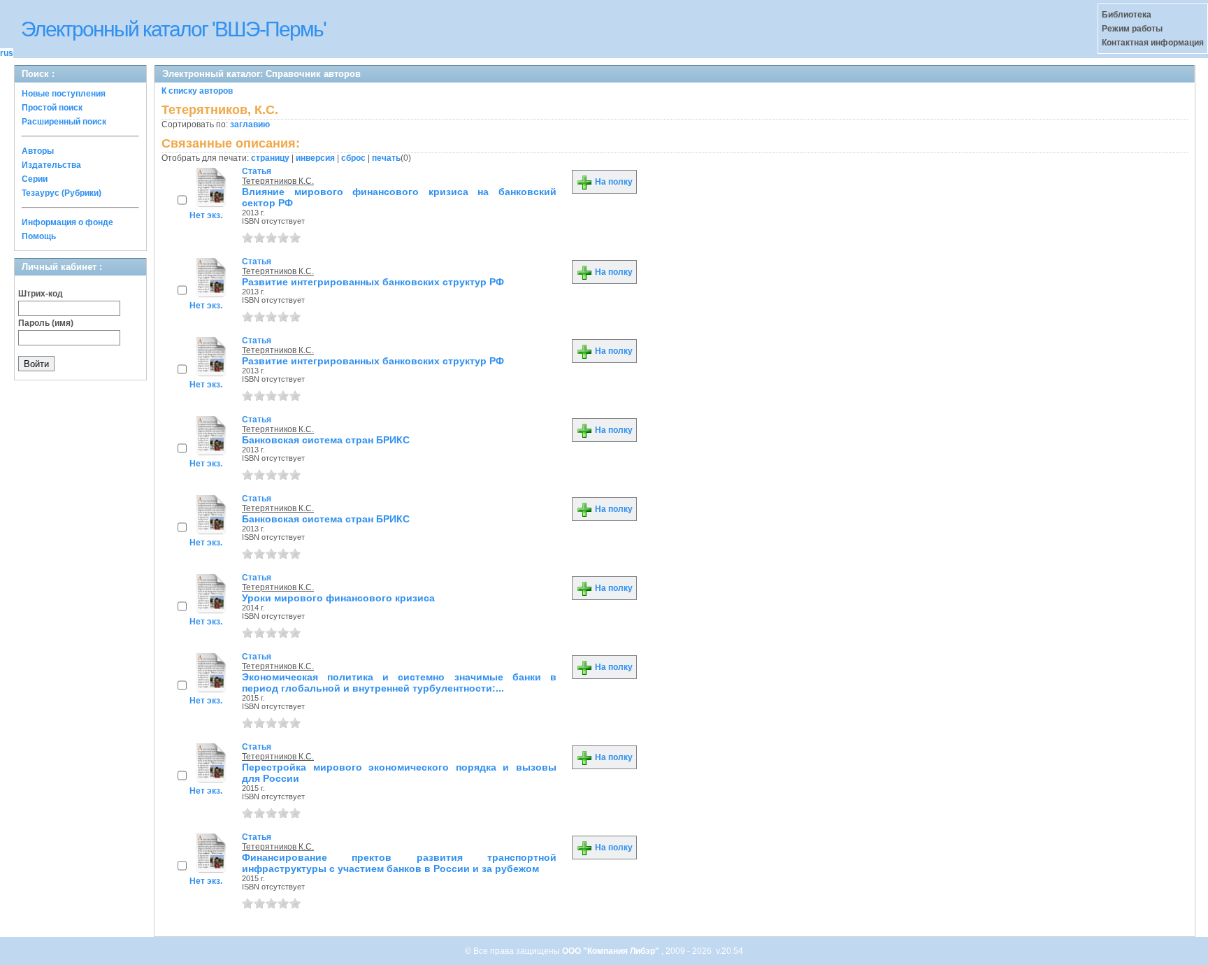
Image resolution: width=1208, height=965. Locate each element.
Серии (35, 179)
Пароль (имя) (45, 323)
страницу (270, 158)
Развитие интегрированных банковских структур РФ (373, 281)
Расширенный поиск (64, 122)
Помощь (39, 236)
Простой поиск (52, 108)
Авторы (38, 151)
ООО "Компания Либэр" (611, 951)
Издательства (51, 165)
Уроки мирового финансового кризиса (338, 597)
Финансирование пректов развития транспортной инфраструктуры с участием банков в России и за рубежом (399, 863)
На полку (613, 182)
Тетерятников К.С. (278, 181)
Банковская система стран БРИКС (326, 439)
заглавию (250, 124)
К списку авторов (197, 91)
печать (386, 158)
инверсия (315, 158)
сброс (353, 158)
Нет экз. (205, 215)
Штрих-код (40, 294)
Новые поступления (64, 94)
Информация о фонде (67, 222)
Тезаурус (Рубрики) (61, 193)
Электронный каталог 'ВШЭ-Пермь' (173, 29)
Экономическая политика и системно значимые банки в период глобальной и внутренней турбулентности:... (399, 682)
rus (6, 53)
